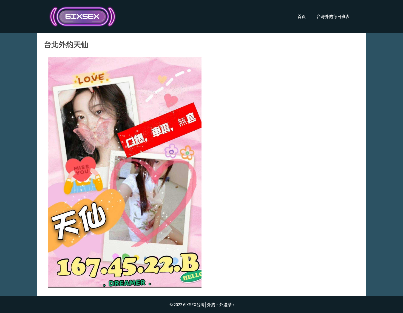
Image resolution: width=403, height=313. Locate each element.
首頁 (301, 16)
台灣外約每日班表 (333, 16)
